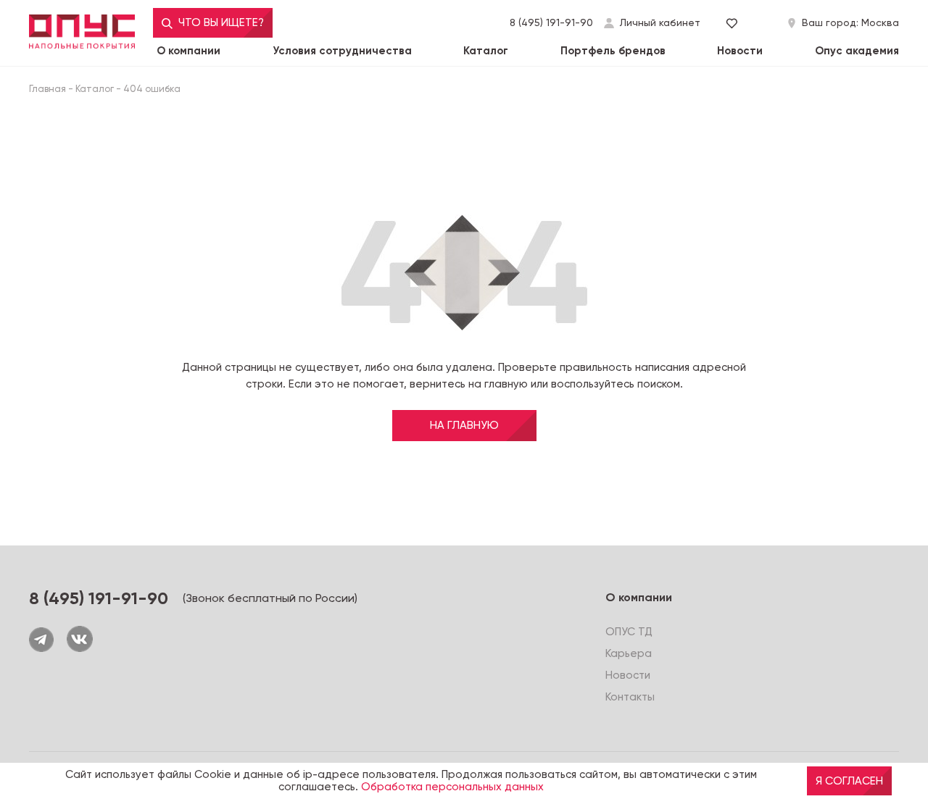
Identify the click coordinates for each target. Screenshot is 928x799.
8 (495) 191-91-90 (551, 22)
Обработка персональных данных (452, 787)
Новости (740, 51)
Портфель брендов (613, 51)
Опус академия (857, 51)
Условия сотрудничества (342, 51)
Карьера (628, 653)
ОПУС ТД (628, 631)
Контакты (630, 696)
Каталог (485, 50)
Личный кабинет (660, 22)
